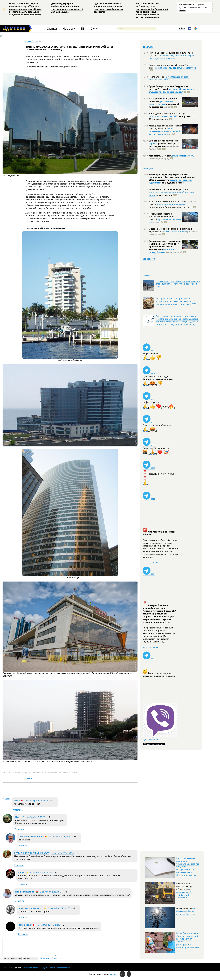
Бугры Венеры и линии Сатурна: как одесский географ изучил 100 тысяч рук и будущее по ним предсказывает (187, 940)
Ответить (18, 809)
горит (152, 143)
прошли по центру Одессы (162, 251)
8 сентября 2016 (31, 41)
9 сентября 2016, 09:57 (59, 908)
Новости (69, 28)
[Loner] (10, 877)
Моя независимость (183, 155)
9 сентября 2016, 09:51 (51, 891)
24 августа (148, 46)
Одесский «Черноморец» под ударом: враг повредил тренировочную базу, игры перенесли (108, 7)
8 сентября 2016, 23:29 (34, 817)
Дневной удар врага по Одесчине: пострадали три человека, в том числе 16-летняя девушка (67, 7)
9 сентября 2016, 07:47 (60, 836)
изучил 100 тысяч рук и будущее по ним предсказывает (171, 90)
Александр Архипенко (30, 908)
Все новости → (150, 258)
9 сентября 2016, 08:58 (62, 853)
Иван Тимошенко (24, 891)
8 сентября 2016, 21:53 (37, 800)
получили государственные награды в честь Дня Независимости (173, 57)
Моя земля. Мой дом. (160, 155)
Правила (44, 958)
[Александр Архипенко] (10, 913)
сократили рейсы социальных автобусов (175, 67)
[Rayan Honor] (10, 930)
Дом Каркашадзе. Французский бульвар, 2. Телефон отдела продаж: (193, 7)
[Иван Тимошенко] (7, 897)
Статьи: (146, 275)
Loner (21, 872)
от (163, 195)
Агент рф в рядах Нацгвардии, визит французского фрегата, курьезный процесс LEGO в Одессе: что (172, 177)
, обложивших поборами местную (170, 206)
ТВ (82, 28)
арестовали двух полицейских (172, 204)
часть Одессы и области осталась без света (169, 78)
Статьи (52, 28)
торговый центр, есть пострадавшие (164, 146)
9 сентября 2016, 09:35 (41, 872)
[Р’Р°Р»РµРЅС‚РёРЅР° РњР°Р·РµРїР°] (7, 857)
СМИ (94, 28)
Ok (122, 974)
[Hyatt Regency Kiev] (70, 173)
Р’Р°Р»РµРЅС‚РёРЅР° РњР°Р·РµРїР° (31, 853)
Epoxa (17, 800)
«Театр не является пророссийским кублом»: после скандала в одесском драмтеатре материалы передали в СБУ (176, 301)
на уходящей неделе (172, 182)
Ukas (17, 817)
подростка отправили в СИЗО (163, 116)
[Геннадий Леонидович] (10, 842)
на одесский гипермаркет (164, 105)
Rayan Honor (25, 924)
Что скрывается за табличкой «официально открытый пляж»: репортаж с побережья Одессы (178, 284)
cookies (114, 974)
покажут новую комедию (174, 231)
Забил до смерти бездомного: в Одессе (168, 113)
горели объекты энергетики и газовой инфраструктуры (164, 131)
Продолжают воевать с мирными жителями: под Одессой (161, 216)
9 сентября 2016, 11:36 (49, 924)
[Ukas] (7, 822)
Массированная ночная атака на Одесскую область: (165, 127)
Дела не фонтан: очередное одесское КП (169, 189)
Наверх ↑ (29, 778)
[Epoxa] (6, 798)
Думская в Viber (150, 739)
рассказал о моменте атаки (161, 102)
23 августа (148, 168)
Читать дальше (150, 562)
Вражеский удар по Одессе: (163, 140)
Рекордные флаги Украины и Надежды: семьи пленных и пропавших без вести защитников (165, 245)
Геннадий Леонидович (30, 836)
